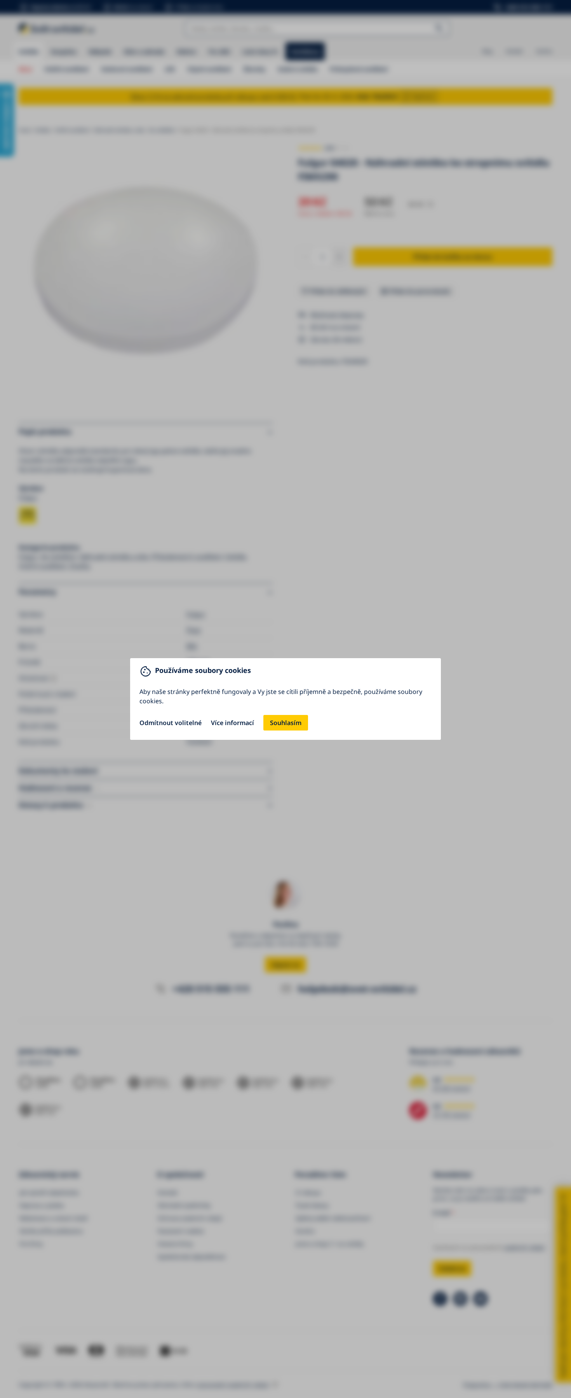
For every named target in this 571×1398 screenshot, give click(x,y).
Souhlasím (285, 722)
